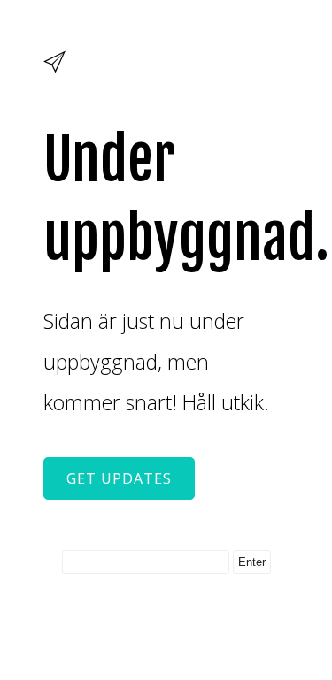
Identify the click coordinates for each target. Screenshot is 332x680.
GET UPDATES (119, 478)
